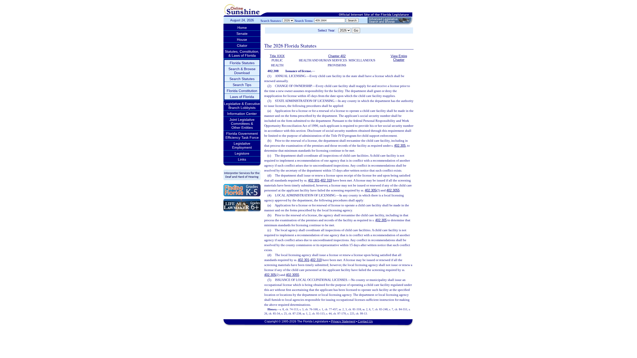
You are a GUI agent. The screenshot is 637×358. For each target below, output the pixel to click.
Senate (242, 34)
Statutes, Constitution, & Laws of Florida (242, 53)
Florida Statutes (242, 63)
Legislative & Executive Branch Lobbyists (242, 106)
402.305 (400, 145)
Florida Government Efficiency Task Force (242, 135)
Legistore (242, 153)
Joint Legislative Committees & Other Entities (242, 124)
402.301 (313, 180)
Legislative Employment (242, 145)
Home (242, 28)
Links (242, 159)
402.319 (326, 180)
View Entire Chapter (399, 58)
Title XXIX (277, 56)
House (242, 40)
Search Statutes (242, 79)
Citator (242, 45)
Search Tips (242, 85)
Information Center (242, 114)
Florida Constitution (242, 91)
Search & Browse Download (242, 71)
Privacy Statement (343, 321)
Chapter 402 (337, 56)
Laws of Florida (242, 97)
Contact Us (365, 321)
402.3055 (393, 190)
